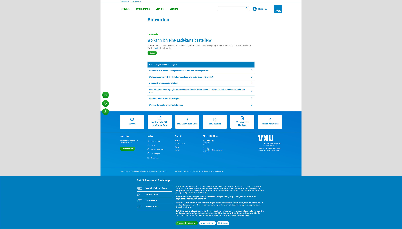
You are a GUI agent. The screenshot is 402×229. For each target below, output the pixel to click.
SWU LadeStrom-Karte (187, 123)
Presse (177, 147)
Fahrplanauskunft (180, 144)
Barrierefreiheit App (218, 171)
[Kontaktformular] (105, 95)
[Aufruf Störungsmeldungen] (105, 111)
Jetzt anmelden (127, 149)
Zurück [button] (152, 53)
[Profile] (255, 9)
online (157, 48)
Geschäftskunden (136, 2)
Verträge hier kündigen (242, 124)
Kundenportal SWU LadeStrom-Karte (159, 124)
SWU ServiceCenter (208, 141)
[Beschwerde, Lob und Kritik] (105, 103)
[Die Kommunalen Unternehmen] (269, 141)
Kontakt (177, 141)
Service (160, 8)
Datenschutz (187, 171)
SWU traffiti (206, 148)
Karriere (173, 8)
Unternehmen (142, 8)
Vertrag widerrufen (270, 123)
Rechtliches (178, 171)
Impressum (196, 171)
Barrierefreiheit (206, 171)
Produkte (125, 8)
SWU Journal (215, 123)
